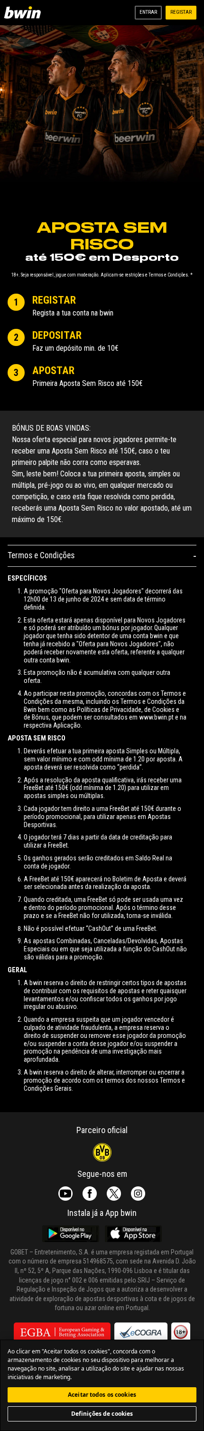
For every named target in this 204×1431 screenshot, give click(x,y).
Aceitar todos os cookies (102, 1395)
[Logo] (24, 12)
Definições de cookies (102, 1414)
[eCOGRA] (140, 1332)
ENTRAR (148, 12)
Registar (181, 12)
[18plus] (180, 1332)
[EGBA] (62, 1332)
